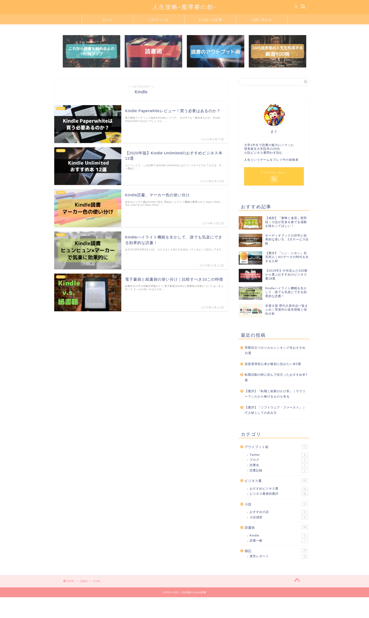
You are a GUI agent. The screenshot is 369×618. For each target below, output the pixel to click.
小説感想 (278, 517)
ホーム (107, 20)
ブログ (277, 460)
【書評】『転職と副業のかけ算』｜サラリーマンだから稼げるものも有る (275, 394)
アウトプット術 (275, 447)
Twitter (277, 454)
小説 (275, 504)
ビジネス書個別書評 (278, 493)
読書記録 (277, 470)
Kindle (277, 535)
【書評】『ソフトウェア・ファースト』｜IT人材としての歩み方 (275, 410)
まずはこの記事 (210, 20)
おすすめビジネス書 (278, 488)
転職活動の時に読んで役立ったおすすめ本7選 (276, 377)
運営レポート (278, 556)
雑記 (275, 551)
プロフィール (159, 20)
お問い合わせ (262, 20)
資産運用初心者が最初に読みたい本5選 (273, 364)
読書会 (277, 465)
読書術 (275, 527)
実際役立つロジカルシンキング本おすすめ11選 (275, 350)
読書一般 (277, 540)
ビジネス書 (275, 480)
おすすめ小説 (277, 512)
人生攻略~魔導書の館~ (184, 6)
